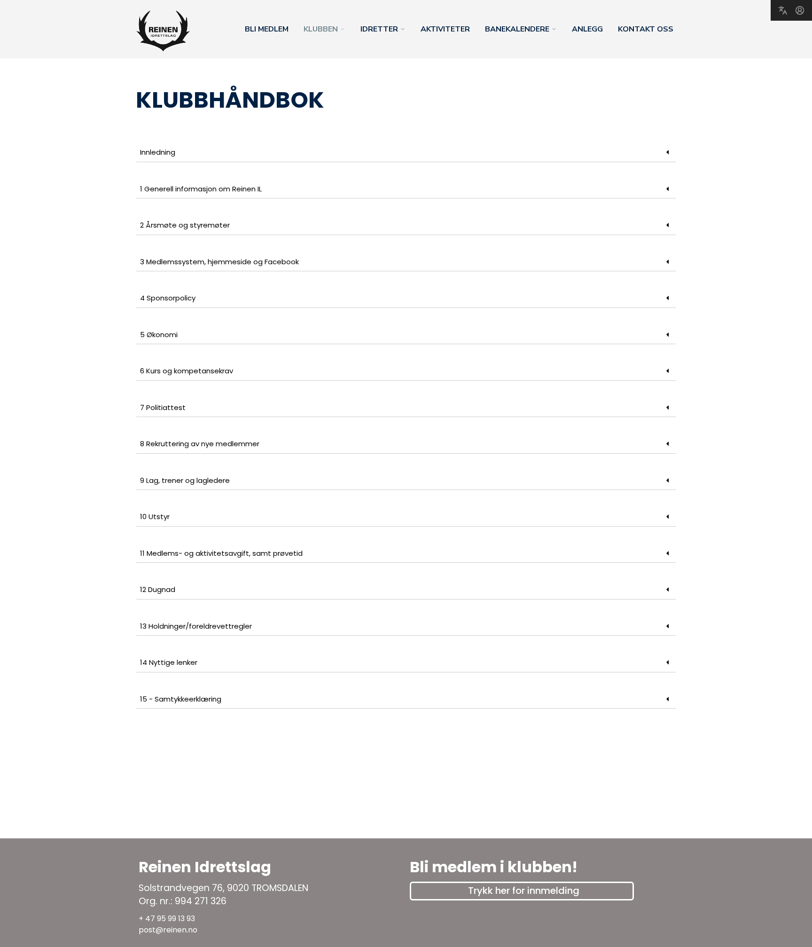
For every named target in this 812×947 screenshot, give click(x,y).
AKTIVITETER (445, 29)
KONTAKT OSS (645, 29)
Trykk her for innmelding (523, 890)
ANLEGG (587, 29)
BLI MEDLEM (267, 29)
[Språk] (782, 10)
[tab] (406, 152)
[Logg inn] (799, 10)
